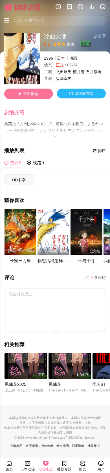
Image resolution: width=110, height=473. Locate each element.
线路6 (35, 162)
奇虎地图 (62, 445)
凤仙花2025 (15, 384)
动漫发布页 (81, 93)
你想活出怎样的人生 (57, 260)
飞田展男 (64, 72)
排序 (99, 151)
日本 (61, 58)
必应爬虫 (32, 445)
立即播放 (28, 94)
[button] (17, 112)
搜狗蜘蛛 (47, 445)
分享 (99, 36)
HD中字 (19, 180)
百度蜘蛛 (78, 445)
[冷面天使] (22, 58)
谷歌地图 (16, 445)
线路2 (12, 162)
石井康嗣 (94, 72)
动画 (73, 58)
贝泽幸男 (64, 78)
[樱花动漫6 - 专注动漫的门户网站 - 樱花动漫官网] (22, 7)
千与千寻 (86, 260)
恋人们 (99, 384)
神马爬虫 (93, 445)
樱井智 (79, 72)
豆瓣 (85, 44)
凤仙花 (55, 384)
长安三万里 (20, 260)
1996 (48, 58)
